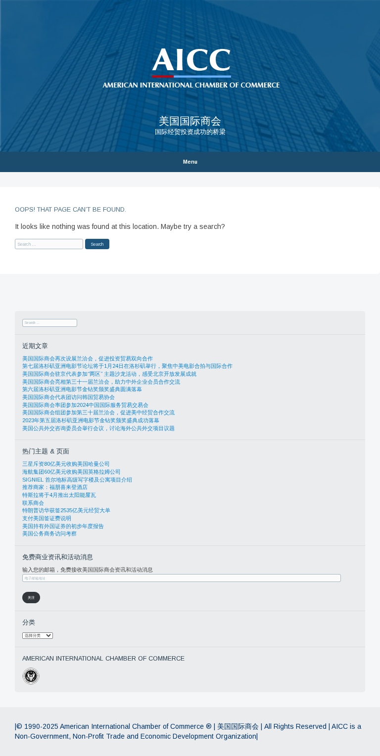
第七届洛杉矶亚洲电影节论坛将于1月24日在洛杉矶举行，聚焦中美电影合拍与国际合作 (127, 366)
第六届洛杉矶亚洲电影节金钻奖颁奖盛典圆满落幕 (82, 389)
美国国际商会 (190, 121)
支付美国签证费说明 (46, 518)
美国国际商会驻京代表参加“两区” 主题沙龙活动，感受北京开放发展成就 (109, 374)
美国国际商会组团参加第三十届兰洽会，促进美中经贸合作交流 (98, 412)
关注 (31, 597)
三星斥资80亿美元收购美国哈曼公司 (66, 464)
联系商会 (33, 503)
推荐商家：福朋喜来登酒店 (55, 487)
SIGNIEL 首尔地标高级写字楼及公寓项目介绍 (77, 480)
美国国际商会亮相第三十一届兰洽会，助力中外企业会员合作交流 (101, 382)
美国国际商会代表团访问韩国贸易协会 (68, 397)
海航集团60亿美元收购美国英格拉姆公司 (71, 472)
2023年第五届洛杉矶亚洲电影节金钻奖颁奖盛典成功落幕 (90, 420)
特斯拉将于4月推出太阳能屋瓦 (59, 495)
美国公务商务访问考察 (49, 533)
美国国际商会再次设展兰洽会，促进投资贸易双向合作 (87, 358)
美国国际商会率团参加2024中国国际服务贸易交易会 (85, 405)
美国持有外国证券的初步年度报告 (63, 526)
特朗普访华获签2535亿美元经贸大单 (66, 510)
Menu (190, 162)
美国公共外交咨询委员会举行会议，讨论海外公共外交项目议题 (98, 428)
